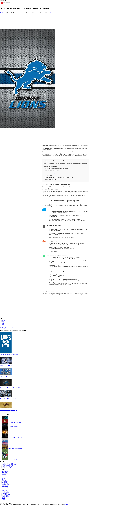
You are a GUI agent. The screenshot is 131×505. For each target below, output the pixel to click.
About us (3, 497)
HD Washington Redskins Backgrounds (14, 422)
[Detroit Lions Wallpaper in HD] (6, 396)
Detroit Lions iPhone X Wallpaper (9, 354)
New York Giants (5, 488)
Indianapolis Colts (5, 483)
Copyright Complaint (5, 499)
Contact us (3, 498)
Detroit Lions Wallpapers (7, 10)
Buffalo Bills (4, 474)
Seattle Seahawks (5, 493)
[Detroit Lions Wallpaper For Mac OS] (6, 385)
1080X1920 (4, 320)
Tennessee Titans (5, 495)
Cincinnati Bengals (5, 476)
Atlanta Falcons (4, 472)
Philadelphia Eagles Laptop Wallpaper (8, 463)
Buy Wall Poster (2, 328)
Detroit (3, 321)
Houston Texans (4, 482)
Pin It (16, 327)
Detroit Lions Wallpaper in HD (8, 399)
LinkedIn (13, 327)
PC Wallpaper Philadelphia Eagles (7, 465)
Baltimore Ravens (5, 473)
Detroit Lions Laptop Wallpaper (8, 410)
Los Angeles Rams (5, 486)
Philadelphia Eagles (5, 491)
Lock (3, 324)
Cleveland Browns (5, 477)
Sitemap (3, 500)
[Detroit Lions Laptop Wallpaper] (6, 407)
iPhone (3, 322)
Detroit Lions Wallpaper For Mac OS (10, 387)
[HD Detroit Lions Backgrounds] (6, 374)
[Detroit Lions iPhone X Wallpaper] (6, 352)
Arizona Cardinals (5, 471)
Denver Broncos (4, 479)
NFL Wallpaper (14, 3)
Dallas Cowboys (4, 478)
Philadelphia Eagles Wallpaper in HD (8, 466)
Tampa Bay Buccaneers (6, 494)
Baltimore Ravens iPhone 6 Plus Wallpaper (15, 437)
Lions (3, 323)
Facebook (3, 327)
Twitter (1, 327)
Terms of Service (5, 501)
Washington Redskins (5, 496)
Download (7, 328)
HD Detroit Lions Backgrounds (8, 376)
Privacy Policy (66, 504)
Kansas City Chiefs (5, 485)
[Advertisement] (30, 21)
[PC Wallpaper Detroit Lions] (6, 363)
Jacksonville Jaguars (5, 484)
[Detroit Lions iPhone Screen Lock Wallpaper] (65, 78)
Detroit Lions (4, 480)
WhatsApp (7, 327)
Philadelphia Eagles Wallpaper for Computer (9, 464)
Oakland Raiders (4, 490)
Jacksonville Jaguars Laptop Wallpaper (14, 418)
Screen (3, 325)
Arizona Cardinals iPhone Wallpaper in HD (15, 448)
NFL (3, 489)
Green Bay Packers (5, 481)
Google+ (10, 327)
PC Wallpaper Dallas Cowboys (13, 426)
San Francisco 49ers (5, 492)
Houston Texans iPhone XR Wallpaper (14, 459)
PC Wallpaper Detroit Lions (7, 365)
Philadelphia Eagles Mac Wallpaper (8, 467)
